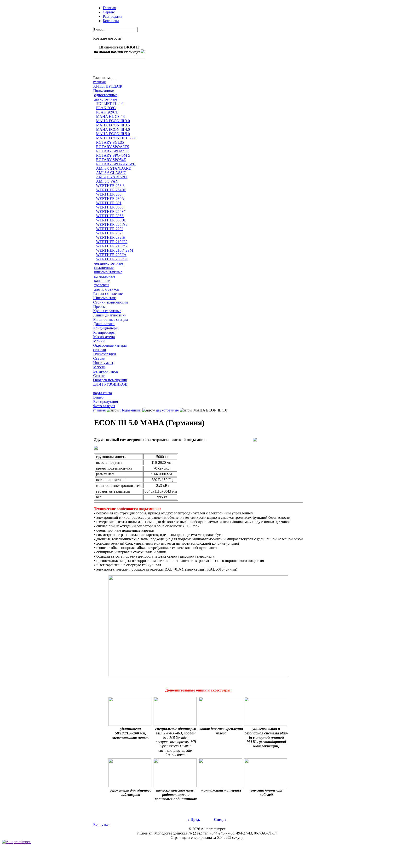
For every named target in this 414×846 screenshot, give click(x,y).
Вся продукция (105, 401)
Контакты (111, 21)
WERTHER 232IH (111, 237)
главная (99, 82)
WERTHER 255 (108, 194)
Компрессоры (104, 332)
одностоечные (105, 95)
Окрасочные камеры (110, 345)
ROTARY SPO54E (111, 160)
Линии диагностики (109, 315)
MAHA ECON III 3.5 (113, 125)
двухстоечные (105, 99)
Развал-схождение (108, 294)
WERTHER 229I (109, 229)
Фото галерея (104, 406)
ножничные (104, 268)
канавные (102, 281)
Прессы (99, 306)
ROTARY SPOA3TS (112, 147)
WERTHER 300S (110, 207)
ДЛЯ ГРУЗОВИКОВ (110, 384)
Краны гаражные (107, 311)
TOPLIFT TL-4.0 (109, 103)
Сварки (99, 358)
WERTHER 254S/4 (111, 211)
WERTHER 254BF (111, 190)
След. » (220, 819)
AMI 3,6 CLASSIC (111, 173)
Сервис (109, 12)
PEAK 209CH (107, 112)
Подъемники (103, 91)
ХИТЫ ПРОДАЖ (107, 86)
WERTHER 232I (109, 233)
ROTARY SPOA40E (112, 151)
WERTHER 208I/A (111, 255)
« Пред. (194, 819)
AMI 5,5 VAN (107, 181)
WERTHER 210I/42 (111, 246)
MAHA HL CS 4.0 (110, 116)
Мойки (99, 341)
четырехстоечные (108, 263)
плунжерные (104, 276)
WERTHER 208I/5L (112, 259)
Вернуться (101, 824)
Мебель (99, 367)
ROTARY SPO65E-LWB (116, 164)
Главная (109, 8)
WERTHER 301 (108, 203)
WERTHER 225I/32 (111, 224)
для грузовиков (106, 289)
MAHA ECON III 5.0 (113, 134)
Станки (99, 376)
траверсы (101, 285)
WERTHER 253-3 (110, 186)
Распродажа (112, 16)
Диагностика (104, 324)
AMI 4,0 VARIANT (111, 177)
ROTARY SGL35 (110, 142)
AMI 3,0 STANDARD (114, 168)
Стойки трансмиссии (110, 302)
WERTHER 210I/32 (111, 242)
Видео (98, 397)
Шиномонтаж (104, 298)
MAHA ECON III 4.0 (113, 129)
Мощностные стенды (110, 319)
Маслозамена (104, 337)
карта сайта (102, 393)
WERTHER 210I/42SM (114, 250)
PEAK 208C (106, 108)
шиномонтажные (108, 272)
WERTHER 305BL (111, 220)
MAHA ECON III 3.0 (113, 121)
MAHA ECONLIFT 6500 (116, 138)
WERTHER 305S (110, 216)
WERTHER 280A (110, 199)
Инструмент (103, 363)
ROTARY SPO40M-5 (113, 155)
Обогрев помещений (110, 380)
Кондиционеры (105, 328)
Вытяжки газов (105, 371)
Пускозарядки (104, 354)
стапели (99, 350)
